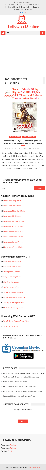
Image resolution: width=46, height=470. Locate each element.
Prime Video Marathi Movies (13, 231)
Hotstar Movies (25, 7)
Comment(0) (35, 148)
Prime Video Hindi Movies (12, 216)
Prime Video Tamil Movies (12, 205)
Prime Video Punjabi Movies (13, 226)
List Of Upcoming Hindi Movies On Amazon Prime (19, 386)
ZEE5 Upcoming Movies (11, 271)
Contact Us (28, 9)
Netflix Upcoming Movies (12, 266)
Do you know (11, 4)
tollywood (24, 148)
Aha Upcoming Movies (11, 282)
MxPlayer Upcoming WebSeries (14, 297)
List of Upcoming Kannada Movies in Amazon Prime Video (22, 391)
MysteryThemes (34, 467)
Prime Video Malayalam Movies (14, 211)
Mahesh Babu (21, 4)
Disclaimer (36, 7)
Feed (10, 451)
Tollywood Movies (34, 4)
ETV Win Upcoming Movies (13, 308)
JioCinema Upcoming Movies (13, 292)
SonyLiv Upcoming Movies (12, 277)
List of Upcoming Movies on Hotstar (15, 381)
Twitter (13, 448)
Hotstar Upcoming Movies (12, 261)
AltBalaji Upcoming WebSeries (13, 302)
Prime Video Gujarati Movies (13, 242)
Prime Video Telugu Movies (12, 200)
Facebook (13, 445)
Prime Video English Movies (13, 247)
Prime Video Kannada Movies (13, 221)
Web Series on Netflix (11, 326)
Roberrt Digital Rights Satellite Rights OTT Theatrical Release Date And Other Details (23, 142)
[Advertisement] (23, 54)
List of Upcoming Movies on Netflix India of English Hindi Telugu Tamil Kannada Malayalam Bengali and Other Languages (24, 375)
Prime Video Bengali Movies (13, 237)
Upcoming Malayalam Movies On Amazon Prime (19, 396)
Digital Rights (15, 137)
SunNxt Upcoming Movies (12, 287)
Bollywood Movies (12, 7)
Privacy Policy (18, 9)
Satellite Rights (29, 137)
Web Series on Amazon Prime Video (16, 321)
